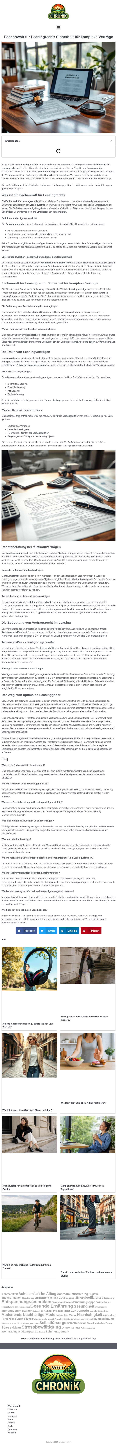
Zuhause (12, 1409)
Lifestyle (12, 1416)
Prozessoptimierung (83, 1319)
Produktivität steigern (65, 1319)
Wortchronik (14, 1406)
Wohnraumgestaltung (16, 1331)
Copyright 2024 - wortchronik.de (58, 1442)
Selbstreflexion (77, 1323)
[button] (58, 27)
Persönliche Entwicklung (17, 1318)
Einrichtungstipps (67, 1298)
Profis (24, 1338)
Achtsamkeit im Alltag (37, 1294)
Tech (10, 1426)
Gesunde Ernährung (51, 1305)
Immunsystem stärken (17, 1310)
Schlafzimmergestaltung (28, 1323)
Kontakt (12, 1432)
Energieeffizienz (88, 1297)
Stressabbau (11, 1327)
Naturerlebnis (109, 1315)
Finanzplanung (8, 1307)
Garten (11, 1412)
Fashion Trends (103, 1302)
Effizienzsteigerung (46, 1297)
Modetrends (12, 1315)
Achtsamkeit (10, 1294)
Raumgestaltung (103, 1318)
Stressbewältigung (41, 1326)
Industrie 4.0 (38, 1311)
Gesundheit (84, 1306)
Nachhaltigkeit (89, 1315)
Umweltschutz (71, 1327)
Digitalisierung (28, 1298)
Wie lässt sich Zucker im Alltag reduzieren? (83, 1103)
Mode (10, 1419)
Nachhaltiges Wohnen (66, 1315)
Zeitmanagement (57, 1331)
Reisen (11, 1422)
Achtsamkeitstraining (72, 1294)
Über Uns (12, 1429)
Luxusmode (80, 1310)
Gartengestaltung (22, 1307)
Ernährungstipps (84, 1302)
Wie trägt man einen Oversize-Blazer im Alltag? (27, 1110)
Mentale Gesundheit (99, 1311)
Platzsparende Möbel (43, 1319)
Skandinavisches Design (100, 1323)
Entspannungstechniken (26, 1301)
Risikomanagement (9, 1323)
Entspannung (108, 1298)
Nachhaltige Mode (39, 1314)
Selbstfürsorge (52, 1322)
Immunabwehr (101, 1307)
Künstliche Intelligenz (57, 1310)
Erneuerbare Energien (62, 1302)
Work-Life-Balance (37, 1332)
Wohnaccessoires (88, 1328)
